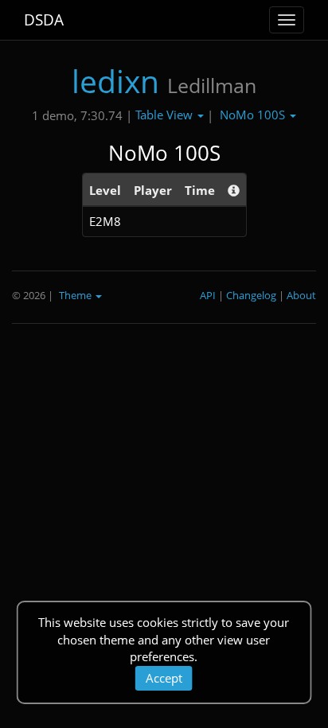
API (208, 295)
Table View (165, 115)
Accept (164, 678)
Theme (76, 295)
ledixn (115, 81)
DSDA (44, 20)
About (301, 295)
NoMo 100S (254, 115)
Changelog (251, 295)
